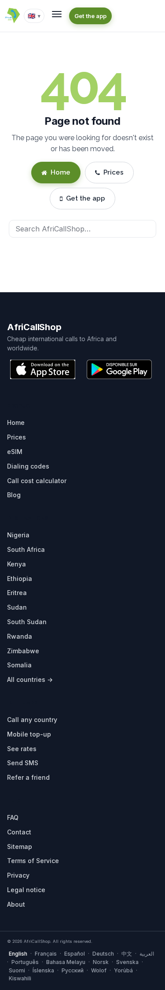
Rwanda (19, 636)
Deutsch (103, 953)
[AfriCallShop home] (12, 16)
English (18, 953)
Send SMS (22, 763)
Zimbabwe (23, 651)
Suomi (17, 970)
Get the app (90, 15)
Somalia (19, 665)
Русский (73, 970)
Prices (113, 172)
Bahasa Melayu (65, 962)
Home (60, 172)
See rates (22, 748)
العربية (146, 953)
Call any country (32, 719)
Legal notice (26, 889)
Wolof (98, 970)
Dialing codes (28, 466)
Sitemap (19, 846)
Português (25, 962)
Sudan (17, 607)
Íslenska (43, 970)
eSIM (14, 451)
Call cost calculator (36, 480)
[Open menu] (57, 14)
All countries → (30, 679)
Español (74, 953)
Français (46, 953)
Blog (14, 495)
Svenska (127, 962)
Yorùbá (123, 970)
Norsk (101, 962)
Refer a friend (28, 777)
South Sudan (27, 621)
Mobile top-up (29, 734)
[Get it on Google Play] (119, 369)
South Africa (26, 549)
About (16, 904)
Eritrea (17, 592)
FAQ (12, 817)
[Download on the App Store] (42, 369)
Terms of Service (33, 860)
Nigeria (18, 535)
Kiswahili (20, 978)
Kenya (16, 564)
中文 (126, 953)
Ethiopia (19, 578)
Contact (19, 832)
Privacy (18, 875)
